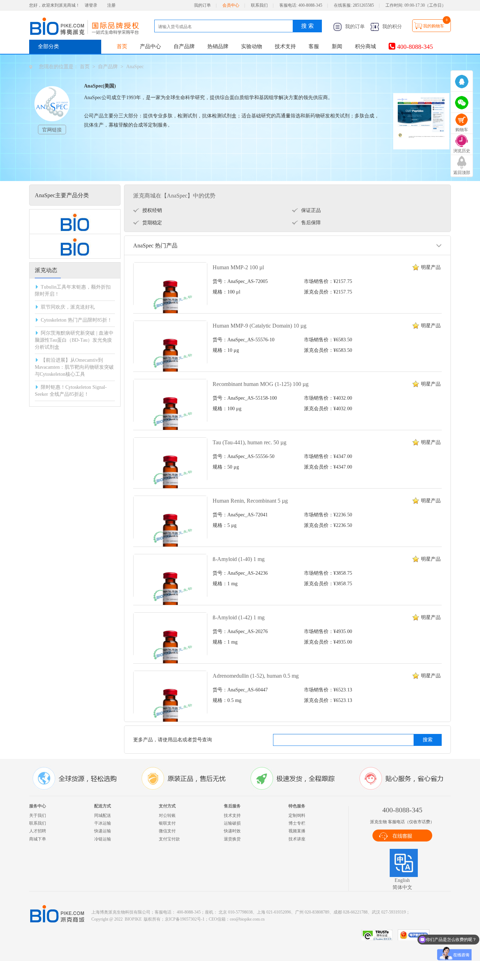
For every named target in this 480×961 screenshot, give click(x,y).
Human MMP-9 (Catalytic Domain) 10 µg (259, 326)
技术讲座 (296, 839)
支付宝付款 (169, 839)
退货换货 (232, 839)
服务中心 (37, 806)
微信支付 (167, 830)
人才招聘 (37, 830)
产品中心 (150, 46)
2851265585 (363, 5)
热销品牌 (217, 46)
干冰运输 (102, 823)
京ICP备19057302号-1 (185, 919)
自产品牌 (184, 46)
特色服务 (296, 806)
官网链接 (52, 130)
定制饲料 (296, 815)
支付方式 (167, 806)
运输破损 (232, 823)
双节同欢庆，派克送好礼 (68, 307)
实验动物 (251, 46)
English (402, 880)
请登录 (91, 5)
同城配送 (102, 815)
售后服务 (232, 806)
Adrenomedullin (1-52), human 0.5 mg (256, 676)
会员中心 (230, 5)
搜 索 (307, 26)
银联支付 (167, 823)
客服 (314, 46)
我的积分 (391, 26)
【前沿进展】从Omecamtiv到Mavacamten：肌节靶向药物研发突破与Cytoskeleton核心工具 (74, 367)
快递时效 (232, 830)
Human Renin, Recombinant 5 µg (250, 501)
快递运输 (102, 830)
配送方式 (102, 806)
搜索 (428, 739)
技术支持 (285, 46)
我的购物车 (433, 26)
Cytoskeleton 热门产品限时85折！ (76, 320)
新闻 (337, 46)
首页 (122, 46)
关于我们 (37, 815)
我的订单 (202, 5)
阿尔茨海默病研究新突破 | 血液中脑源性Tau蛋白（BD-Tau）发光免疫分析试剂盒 (74, 340)
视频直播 (296, 830)
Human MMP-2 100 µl (238, 267)
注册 (111, 5)
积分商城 (365, 46)
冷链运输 (102, 839)
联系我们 (259, 5)
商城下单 (37, 839)
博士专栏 (296, 823)
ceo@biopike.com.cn (247, 919)
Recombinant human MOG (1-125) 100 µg (261, 384)
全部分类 (48, 46)
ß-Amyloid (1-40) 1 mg (239, 559)
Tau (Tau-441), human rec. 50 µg (249, 442)
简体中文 (402, 887)
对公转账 (167, 815)
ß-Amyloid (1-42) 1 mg (239, 617)
